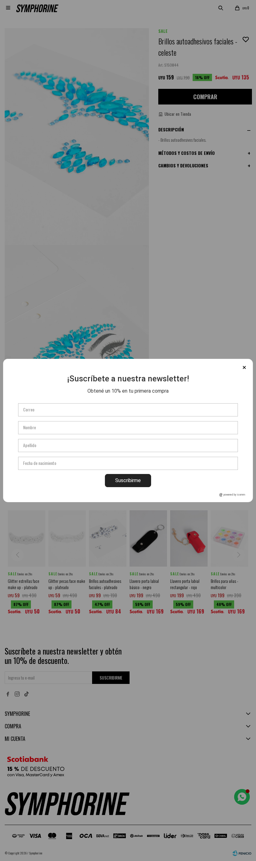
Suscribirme (128, 480)
